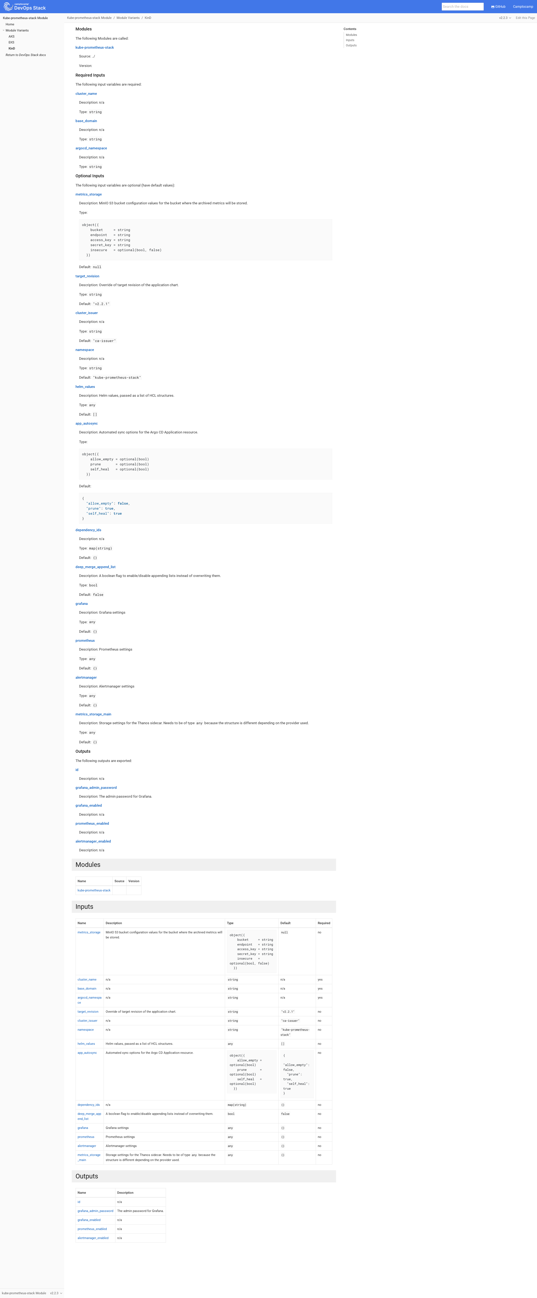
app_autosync (87, 423)
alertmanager (86, 677)
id (77, 770)
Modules (351, 35)
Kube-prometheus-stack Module (25, 18)
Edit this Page (525, 18)
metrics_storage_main (93, 714)
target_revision (87, 276)
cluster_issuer (87, 313)
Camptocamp (523, 7)
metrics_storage (89, 194)
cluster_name (86, 93)
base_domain (86, 121)
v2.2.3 (503, 18)
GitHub (500, 7)
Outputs (351, 45)
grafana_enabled (89, 805)
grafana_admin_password (96, 787)
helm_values (85, 387)
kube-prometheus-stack (95, 47)
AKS (11, 36)
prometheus (85, 640)
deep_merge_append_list (96, 567)
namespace (85, 350)
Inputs (350, 40)
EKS (11, 42)
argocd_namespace (91, 148)
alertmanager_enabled (93, 841)
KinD (12, 48)
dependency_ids (88, 530)
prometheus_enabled (92, 823)
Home (10, 24)
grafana (82, 603)
